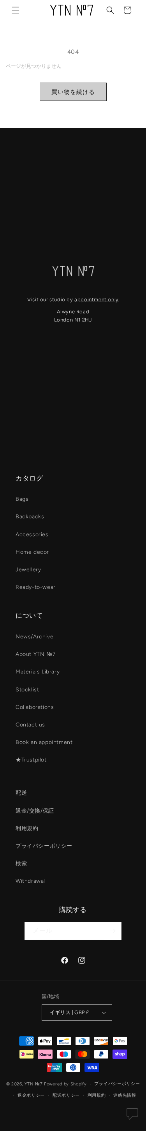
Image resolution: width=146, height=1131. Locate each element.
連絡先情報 (124, 1095)
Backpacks (30, 516)
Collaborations (35, 707)
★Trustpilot (31, 759)
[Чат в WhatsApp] (132, 1115)
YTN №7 (33, 1084)
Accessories (32, 534)
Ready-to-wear (36, 587)
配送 (21, 793)
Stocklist (27, 689)
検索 (21, 863)
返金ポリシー (31, 1095)
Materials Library (38, 671)
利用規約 (27, 828)
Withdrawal (30, 881)
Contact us (30, 724)
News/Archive (34, 636)
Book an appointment (44, 742)
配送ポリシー (66, 1095)
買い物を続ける (73, 91)
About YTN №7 (35, 654)
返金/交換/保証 (35, 811)
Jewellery (28, 569)
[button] (15, 10)
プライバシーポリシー (44, 846)
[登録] (112, 931)
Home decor (32, 552)
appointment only (96, 299)
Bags (22, 499)
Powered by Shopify (65, 1084)
